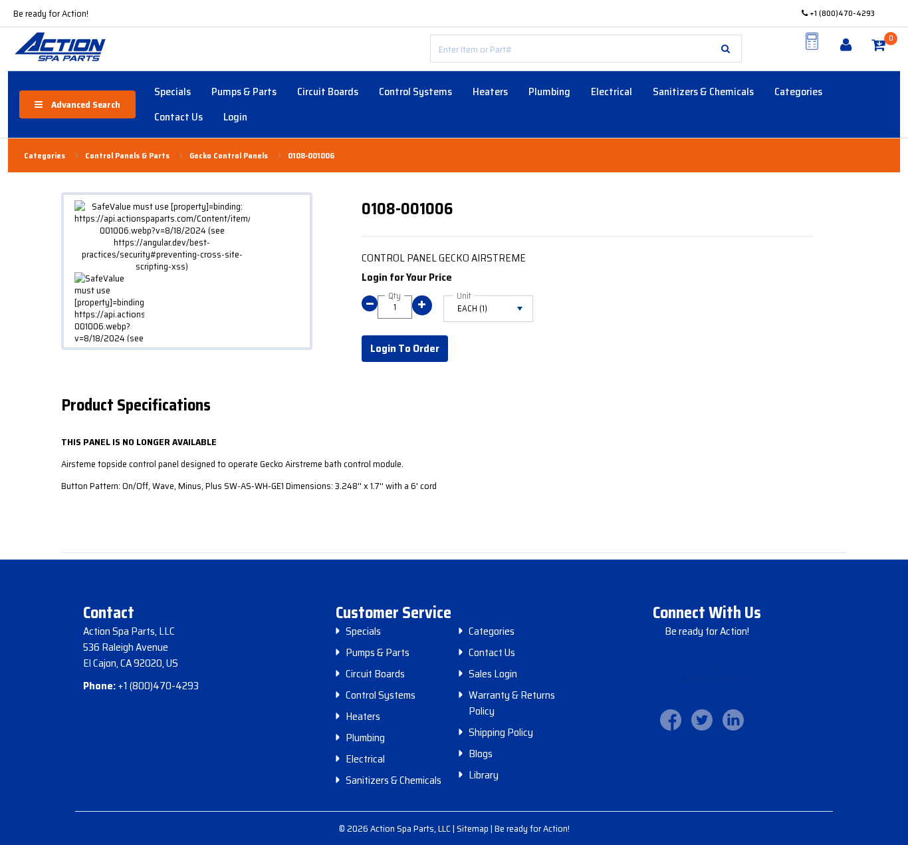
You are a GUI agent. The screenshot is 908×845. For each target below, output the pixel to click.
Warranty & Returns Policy (512, 703)
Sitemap (474, 828)
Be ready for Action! (50, 13)
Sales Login (493, 674)
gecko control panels (228, 156)
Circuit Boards (327, 91)
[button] (725, 49)
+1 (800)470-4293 (841, 13)
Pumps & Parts (244, 91)
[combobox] (586, 49)
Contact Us (178, 116)
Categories (798, 91)
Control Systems (415, 91)
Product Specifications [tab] (136, 405)
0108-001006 (311, 156)
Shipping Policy (501, 733)
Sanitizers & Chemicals (703, 91)
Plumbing (549, 91)
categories (44, 156)
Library (484, 775)
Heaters (490, 91)
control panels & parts (127, 156)
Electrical (611, 91)
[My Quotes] (811, 41)
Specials (172, 91)
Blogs (481, 754)
